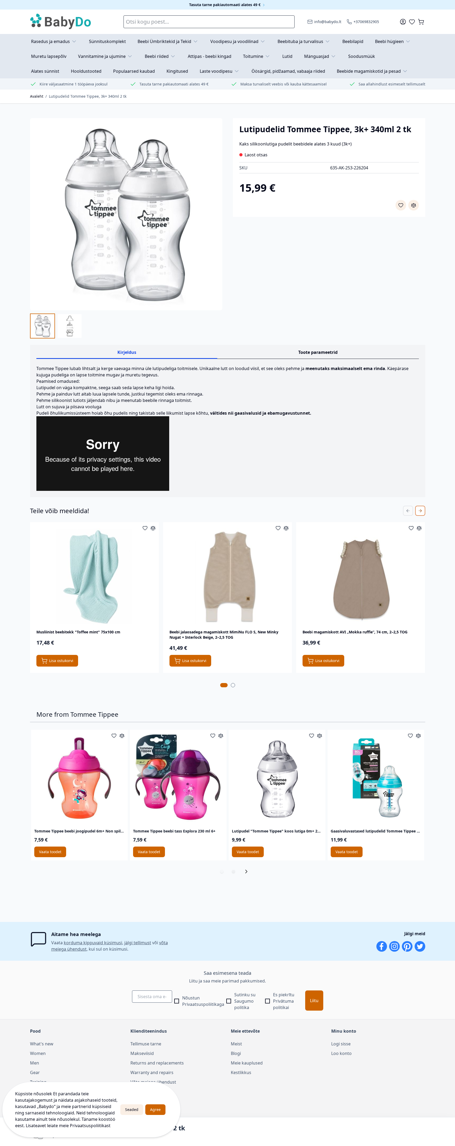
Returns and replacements (157, 1063)
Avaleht (36, 96)
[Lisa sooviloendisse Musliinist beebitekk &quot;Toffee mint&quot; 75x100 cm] (145, 528)
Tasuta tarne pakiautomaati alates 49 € (225, 4)
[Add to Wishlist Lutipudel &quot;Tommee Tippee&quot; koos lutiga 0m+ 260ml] (311, 735)
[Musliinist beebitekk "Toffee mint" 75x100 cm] (94, 576)
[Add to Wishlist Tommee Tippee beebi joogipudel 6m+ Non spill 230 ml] (114, 735)
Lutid (287, 56)
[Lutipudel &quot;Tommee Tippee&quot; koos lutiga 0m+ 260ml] (277, 778)
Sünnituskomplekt (107, 41)
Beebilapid (352, 41)
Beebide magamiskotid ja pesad (369, 71)
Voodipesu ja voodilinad (234, 41)
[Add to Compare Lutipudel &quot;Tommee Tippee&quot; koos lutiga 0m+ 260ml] (319, 735)
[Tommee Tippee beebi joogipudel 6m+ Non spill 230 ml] (79, 778)
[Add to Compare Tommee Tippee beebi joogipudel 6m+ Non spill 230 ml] (122, 735)
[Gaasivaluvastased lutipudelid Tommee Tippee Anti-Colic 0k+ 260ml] (376, 778)
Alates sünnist (45, 71)
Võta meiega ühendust (153, 1082)
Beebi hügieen (389, 41)
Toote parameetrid (318, 352)
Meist (236, 1044)
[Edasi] (248, 871)
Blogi (236, 1053)
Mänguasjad (316, 56)
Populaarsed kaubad (134, 71)
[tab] (224, 685)
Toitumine (253, 56)
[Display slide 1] (222, 871)
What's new (41, 1044)
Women (38, 1053)
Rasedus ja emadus (50, 41)
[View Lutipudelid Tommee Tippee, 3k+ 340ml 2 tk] (42, 326)
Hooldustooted (86, 71)
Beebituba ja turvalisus (300, 41)
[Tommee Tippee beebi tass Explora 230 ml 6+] (178, 778)
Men (34, 1063)
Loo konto (341, 1053)
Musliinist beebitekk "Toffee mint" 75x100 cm (78, 631)
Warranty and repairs (151, 1072)
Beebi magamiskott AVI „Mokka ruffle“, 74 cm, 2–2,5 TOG (355, 631)
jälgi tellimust (137, 943)
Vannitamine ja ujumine (102, 56)
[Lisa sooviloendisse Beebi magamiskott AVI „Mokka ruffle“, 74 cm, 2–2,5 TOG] (411, 528)
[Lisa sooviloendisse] (401, 205)
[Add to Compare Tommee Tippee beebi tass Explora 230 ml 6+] (220, 735)
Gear (35, 1072)
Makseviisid (142, 1053)
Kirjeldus (126, 352)
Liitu (314, 1000)
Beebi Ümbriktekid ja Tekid (164, 41)
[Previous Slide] (408, 511)
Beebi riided (157, 56)
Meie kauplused (247, 1063)
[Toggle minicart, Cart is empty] (421, 22)
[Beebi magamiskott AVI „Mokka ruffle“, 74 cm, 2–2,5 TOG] (361, 576)
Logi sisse (341, 1044)
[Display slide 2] (233, 871)
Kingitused (177, 71)
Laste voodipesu (216, 71)
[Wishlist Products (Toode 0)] (412, 22)
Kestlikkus (241, 1072)
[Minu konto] (403, 22)
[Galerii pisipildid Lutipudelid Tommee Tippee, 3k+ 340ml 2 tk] (56, 326)
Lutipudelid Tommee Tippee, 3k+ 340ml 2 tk (87, 96)
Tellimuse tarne (145, 1044)
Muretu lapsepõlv (48, 56)
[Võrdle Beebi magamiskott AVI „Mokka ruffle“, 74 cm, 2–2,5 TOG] (419, 528)
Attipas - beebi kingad (209, 56)
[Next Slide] (420, 511)
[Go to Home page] (61, 22)
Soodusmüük (361, 56)
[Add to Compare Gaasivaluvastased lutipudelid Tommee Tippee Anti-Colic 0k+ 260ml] (418, 735)
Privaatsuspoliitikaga (203, 1004)
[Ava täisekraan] (126, 214)
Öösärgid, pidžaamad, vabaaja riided (288, 71)
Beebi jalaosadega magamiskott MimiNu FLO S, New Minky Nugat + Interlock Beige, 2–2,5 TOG (223, 634)
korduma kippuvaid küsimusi (93, 943)
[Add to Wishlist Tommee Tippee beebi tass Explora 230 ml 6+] (212, 735)
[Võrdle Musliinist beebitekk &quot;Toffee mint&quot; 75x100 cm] (153, 528)
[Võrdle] (413, 205)
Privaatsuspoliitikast (90, 1125)
